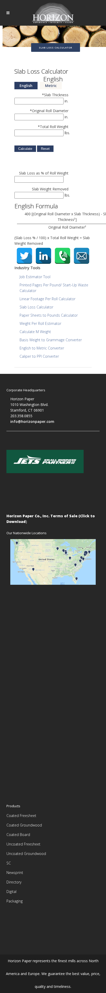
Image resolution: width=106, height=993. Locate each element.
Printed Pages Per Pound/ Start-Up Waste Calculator (54, 288)
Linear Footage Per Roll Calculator (47, 298)
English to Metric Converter (42, 348)
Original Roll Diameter (49, 110)
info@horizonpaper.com (32, 421)
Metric (51, 85)
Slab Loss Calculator (36, 307)
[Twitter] (24, 256)
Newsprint (14, 872)
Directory (13, 882)
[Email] (81, 256)
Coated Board (18, 834)
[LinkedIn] (43, 256)
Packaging (14, 901)
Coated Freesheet (21, 815)
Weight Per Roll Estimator (40, 323)
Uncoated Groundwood (26, 853)
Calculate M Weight (35, 331)
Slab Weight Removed (50, 189)
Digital (11, 891)
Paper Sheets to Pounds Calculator (49, 315)
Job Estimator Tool (35, 276)
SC (8, 863)
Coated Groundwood (24, 825)
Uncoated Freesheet (23, 844)
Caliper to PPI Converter (39, 356)
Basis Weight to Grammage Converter (51, 339)
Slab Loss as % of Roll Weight (43, 173)
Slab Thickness (55, 94)
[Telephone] (62, 256)
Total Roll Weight (53, 126)
